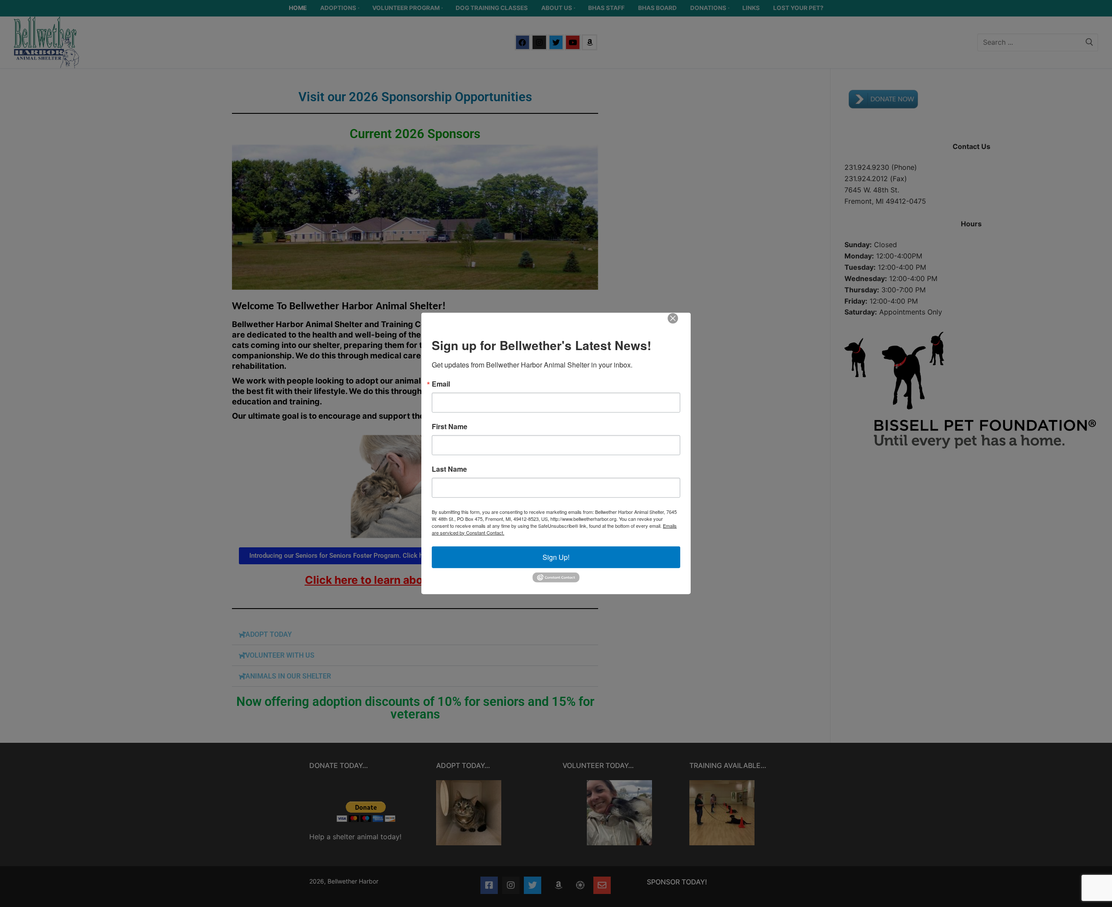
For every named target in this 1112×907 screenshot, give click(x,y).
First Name (449, 426)
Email (441, 383)
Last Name (449, 468)
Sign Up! (556, 557)
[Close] (679, 324)
